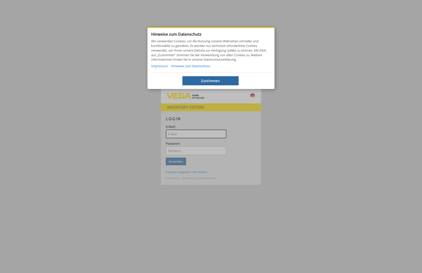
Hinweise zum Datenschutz (190, 66)
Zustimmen (210, 80)
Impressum (159, 66)
